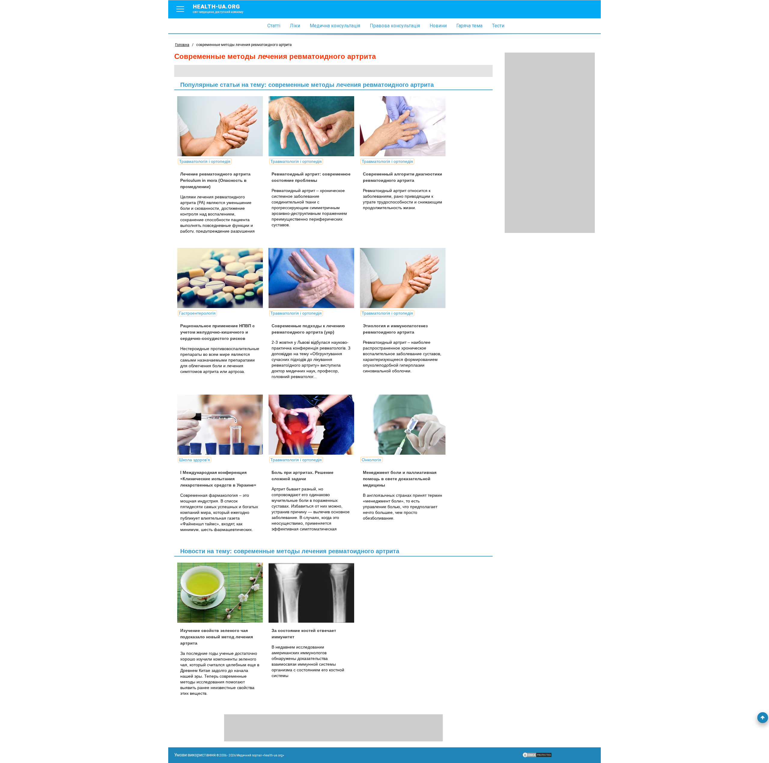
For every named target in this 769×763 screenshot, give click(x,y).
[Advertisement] (550, 143)
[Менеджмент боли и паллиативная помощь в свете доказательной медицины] (405, 425)
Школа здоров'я (194, 459)
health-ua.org (218, 8)
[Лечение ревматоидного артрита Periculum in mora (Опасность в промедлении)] (222, 126)
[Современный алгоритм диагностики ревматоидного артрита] (405, 126)
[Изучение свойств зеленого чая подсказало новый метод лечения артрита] (222, 593)
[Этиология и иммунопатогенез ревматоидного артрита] (405, 278)
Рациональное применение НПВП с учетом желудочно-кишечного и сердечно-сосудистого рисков (217, 332)
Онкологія (371, 459)
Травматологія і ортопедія (204, 161)
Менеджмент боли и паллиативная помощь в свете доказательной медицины (399, 478)
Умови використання (195, 754)
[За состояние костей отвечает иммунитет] (314, 593)
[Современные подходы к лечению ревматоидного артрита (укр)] (314, 278)
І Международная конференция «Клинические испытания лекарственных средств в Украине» (218, 478)
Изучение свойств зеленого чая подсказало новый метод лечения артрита (216, 636)
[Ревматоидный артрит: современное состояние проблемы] (314, 126)
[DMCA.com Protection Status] (537, 756)
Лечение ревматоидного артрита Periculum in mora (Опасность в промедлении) (215, 180)
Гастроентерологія (197, 313)
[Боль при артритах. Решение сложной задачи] (314, 425)
